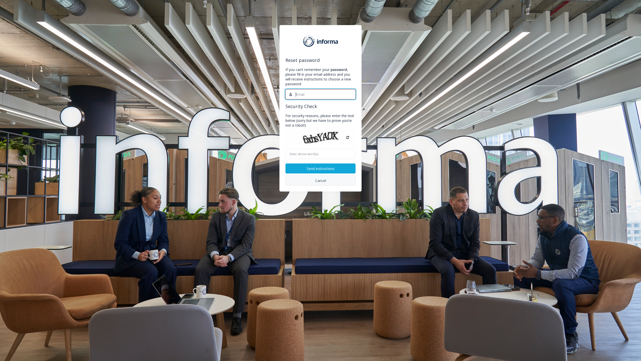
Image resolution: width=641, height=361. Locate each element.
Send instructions (321, 168)
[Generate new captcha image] (347, 137)
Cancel (320, 180)
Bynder (320, 41)
